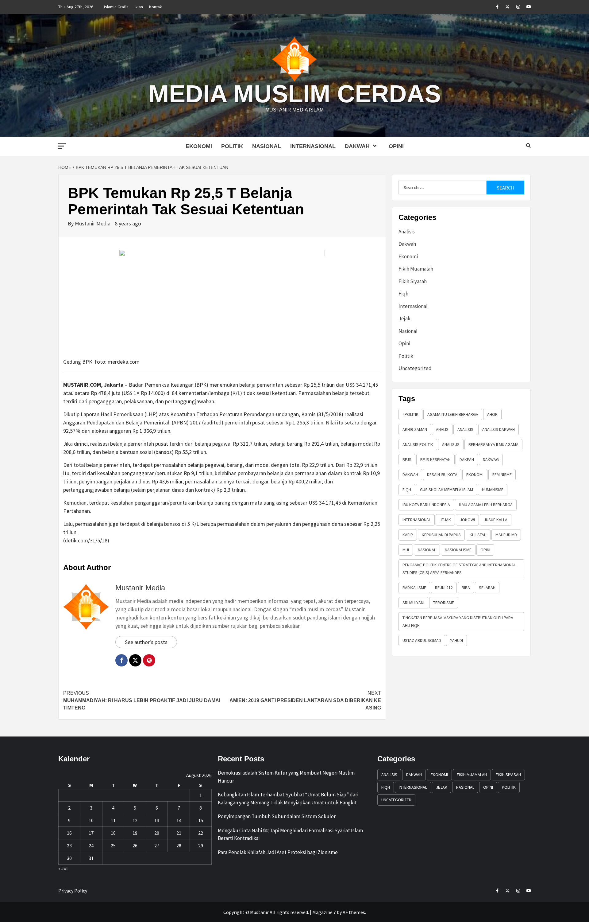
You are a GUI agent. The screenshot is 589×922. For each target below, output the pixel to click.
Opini (396, 146)
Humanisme (492, 489)
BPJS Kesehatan (435, 459)
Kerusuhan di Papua (441, 534)
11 (113, 820)
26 (135, 845)
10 (91, 820)
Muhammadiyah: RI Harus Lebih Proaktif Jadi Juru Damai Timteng (141, 700)
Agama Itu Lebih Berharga (452, 414)
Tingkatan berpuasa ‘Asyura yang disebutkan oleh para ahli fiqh (457, 621)
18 (113, 833)
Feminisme (502, 474)
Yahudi (456, 640)
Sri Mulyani (413, 602)
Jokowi (467, 519)
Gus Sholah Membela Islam (446, 489)
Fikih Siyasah (412, 281)
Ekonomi (199, 146)
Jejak (404, 318)
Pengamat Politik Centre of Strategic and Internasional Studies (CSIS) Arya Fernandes (459, 568)
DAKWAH (410, 474)
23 (69, 845)
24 (91, 845)
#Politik (410, 414)
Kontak (155, 7)
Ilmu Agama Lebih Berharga (486, 504)
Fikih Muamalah (415, 268)
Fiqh (403, 293)
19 (135, 833)
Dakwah (357, 146)
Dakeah (467, 459)
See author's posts (146, 642)
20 (156, 833)
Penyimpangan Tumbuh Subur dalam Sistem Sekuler (277, 816)
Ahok (492, 414)
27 (156, 845)
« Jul (63, 868)
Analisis (406, 231)
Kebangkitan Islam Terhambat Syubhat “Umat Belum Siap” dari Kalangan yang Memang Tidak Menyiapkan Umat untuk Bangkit (288, 798)
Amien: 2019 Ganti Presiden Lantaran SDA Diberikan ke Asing (305, 700)
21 (178, 833)
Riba (466, 587)
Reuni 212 (444, 587)
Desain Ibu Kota (442, 474)
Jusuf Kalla (495, 519)
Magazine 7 (324, 912)
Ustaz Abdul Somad (421, 640)
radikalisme (414, 587)
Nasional (266, 146)
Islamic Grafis (116, 7)
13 (156, 820)
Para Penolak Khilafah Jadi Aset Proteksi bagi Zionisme (278, 852)
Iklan (139, 7)
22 (200, 833)
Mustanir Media (93, 223)
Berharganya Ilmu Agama (493, 444)
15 (200, 820)
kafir (407, 534)
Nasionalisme (458, 550)
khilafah (478, 534)
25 (113, 845)
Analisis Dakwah (498, 429)
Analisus (451, 444)
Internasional (313, 146)
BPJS (406, 459)
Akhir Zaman (414, 429)
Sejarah (487, 587)
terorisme (443, 602)
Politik (232, 146)
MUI (405, 550)
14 (178, 820)
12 (135, 820)
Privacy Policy (72, 891)
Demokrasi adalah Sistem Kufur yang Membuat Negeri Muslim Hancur (286, 776)
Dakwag (491, 459)
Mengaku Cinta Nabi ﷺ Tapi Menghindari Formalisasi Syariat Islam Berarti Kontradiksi (290, 834)
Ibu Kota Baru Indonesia (426, 504)
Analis (442, 429)
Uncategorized (415, 368)
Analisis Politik (417, 444)
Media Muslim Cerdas (294, 93)
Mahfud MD (506, 534)
